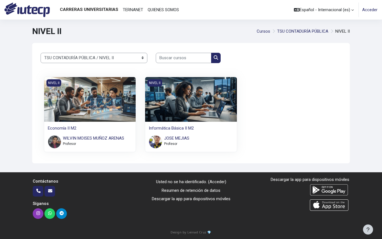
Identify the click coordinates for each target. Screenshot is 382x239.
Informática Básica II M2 (171, 128)
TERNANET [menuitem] (133, 9)
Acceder (370, 9)
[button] (323, 10)
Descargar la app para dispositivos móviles (191, 198)
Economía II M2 (62, 128)
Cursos (263, 31)
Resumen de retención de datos (191, 190)
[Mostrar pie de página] (368, 229)
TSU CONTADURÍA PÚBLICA (302, 31)
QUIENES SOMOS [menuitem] (163, 9)
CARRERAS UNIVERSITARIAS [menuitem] (89, 9)
